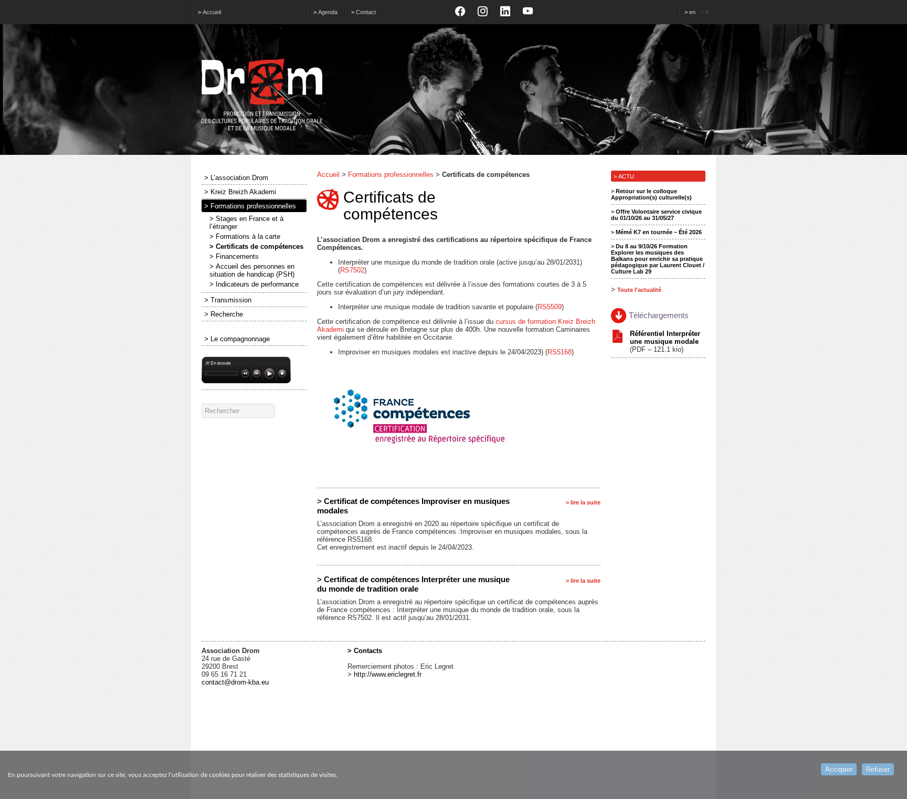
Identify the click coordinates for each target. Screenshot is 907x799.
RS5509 (549, 307)
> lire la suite (583, 502)
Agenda (328, 12)
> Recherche (223, 314)
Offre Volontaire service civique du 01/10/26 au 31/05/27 (656, 214)
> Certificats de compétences (256, 246)
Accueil (212, 12)
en (692, 12)
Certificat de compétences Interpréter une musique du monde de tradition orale (413, 584)
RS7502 (352, 270)
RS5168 (559, 352)
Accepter (838, 769)
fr (707, 12)
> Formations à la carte (244, 236)
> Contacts (364, 651)
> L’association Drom (236, 178)
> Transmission (227, 300)
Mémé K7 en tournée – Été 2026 (659, 232)
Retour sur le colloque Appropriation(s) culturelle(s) (651, 194)
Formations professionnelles (391, 174)
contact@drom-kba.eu (235, 682)
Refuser (878, 769)
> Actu (624, 176)
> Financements (234, 256)
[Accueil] (453, 95)
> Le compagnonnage (237, 339)
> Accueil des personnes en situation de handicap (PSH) (251, 270)
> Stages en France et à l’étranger (246, 222)
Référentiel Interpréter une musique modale (665, 337)
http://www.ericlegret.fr (387, 674)
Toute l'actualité (639, 290)
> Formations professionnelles (250, 206)
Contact (366, 12)
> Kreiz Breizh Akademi (240, 192)
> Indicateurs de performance (254, 284)
